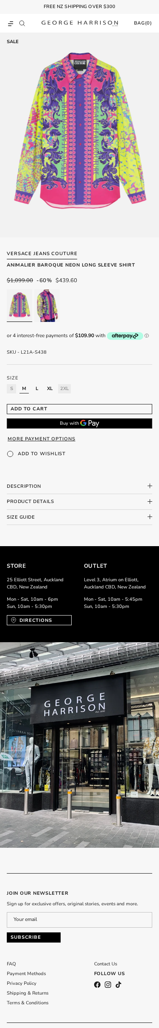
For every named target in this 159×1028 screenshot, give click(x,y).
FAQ (11, 964)
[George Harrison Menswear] (80, 23)
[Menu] (10, 23)
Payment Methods (26, 973)
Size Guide (21, 517)
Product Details (30, 501)
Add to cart (29, 409)
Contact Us (105, 964)
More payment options (41, 439)
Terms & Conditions (27, 1003)
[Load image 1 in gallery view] (79, 135)
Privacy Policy (21, 983)
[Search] (24, 23)
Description (24, 486)
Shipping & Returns (27, 993)
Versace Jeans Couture (42, 253)
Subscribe (26, 937)
